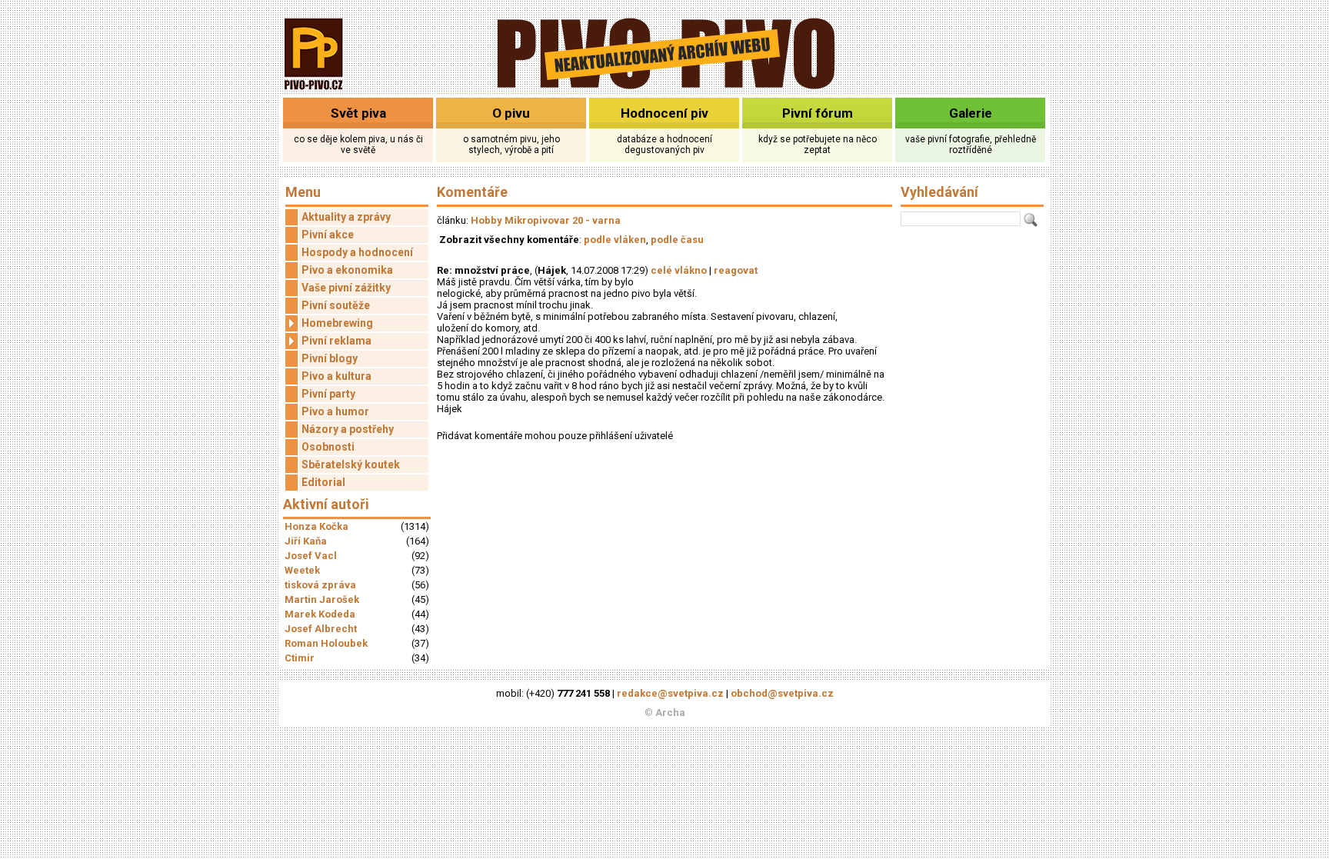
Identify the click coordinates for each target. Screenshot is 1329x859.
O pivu (511, 113)
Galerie (970, 113)
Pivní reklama (336, 341)
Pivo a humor (335, 411)
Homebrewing (337, 323)
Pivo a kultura (336, 376)
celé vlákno (679, 270)
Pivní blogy (329, 358)
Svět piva (358, 113)
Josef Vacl (311, 555)
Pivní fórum (817, 113)
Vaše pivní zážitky (346, 287)
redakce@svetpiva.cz (670, 693)
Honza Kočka (316, 526)
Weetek (302, 570)
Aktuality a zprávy (346, 217)
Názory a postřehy (347, 429)
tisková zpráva (320, 585)
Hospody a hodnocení (357, 252)
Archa (670, 712)
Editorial (323, 482)
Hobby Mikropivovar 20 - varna (546, 220)
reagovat (736, 270)
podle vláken (615, 239)
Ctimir (300, 658)
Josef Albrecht (321, 628)
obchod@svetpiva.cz (782, 693)
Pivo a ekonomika (347, 270)
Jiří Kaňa (306, 541)
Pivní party (328, 394)
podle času (677, 239)
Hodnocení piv (664, 113)
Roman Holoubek (326, 643)
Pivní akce (327, 234)
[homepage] (665, 86)
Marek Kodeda (320, 614)
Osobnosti (328, 447)
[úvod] (314, 91)
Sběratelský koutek (350, 464)
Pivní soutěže (335, 305)
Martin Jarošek (322, 599)
